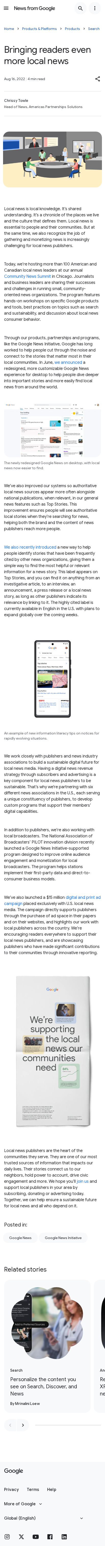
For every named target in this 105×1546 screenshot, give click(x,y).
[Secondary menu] (95, 8)
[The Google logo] (13, 1471)
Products (72, 28)
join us (83, 1181)
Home (9, 28)
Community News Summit (27, 276)
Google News (20, 1237)
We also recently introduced (30, 547)
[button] (98, 79)
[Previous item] (10, 1425)
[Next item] (23, 1425)
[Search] (80, 8)
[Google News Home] (34, 8)
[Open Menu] (6, 8)
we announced (68, 362)
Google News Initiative (63, 1237)
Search (94, 28)
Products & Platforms (39, 28)
